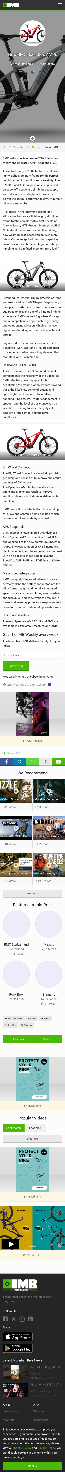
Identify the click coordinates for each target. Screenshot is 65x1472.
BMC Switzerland (16, 944)
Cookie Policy (22, 1448)
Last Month (13, 1128)
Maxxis (49, 944)
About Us (8, 1420)
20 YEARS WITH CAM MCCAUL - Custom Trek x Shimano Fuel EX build (17, 836)
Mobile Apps (40, 1420)
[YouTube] (30, 1320)
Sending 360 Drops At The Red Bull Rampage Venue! (49, 836)
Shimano (48, 994)
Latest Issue (10, 1411)
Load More (32, 893)
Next (45, 1039)
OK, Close (33, 1466)
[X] (14, 1320)
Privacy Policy (46, 1448)
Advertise (38, 1411)
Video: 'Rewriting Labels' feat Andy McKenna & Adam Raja (49, 873)
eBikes (33, 1018)
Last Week (35, 1128)
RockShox (16, 994)
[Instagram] (22, 1320)
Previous (19, 1039)
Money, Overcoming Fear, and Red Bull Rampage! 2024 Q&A (17, 873)
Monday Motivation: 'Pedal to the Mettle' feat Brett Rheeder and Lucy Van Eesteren (49, 799)
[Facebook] (5, 1320)
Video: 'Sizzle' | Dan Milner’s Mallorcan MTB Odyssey (17, 799)
